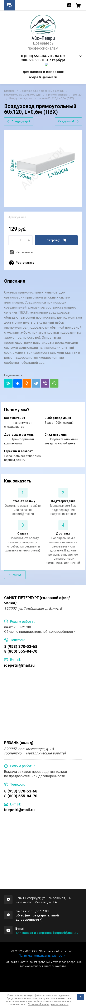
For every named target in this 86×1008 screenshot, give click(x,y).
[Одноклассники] (27, 383)
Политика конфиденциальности (42, 955)
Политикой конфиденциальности (48, 1004)
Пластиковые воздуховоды (22, 94)
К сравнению (24, 252)
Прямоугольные (56, 94)
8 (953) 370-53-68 (20, 646)
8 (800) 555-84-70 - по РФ (43, 56)
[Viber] (45, 383)
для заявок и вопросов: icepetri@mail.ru (46, 933)
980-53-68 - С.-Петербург (43, 60)
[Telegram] (36, 383)
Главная (9, 90)
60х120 (77, 94)
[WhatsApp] (54, 383)
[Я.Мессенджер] (8, 383)
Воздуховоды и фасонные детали (42, 90)
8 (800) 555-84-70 (20, 651)
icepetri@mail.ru (19, 665)
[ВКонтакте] (17, 383)
